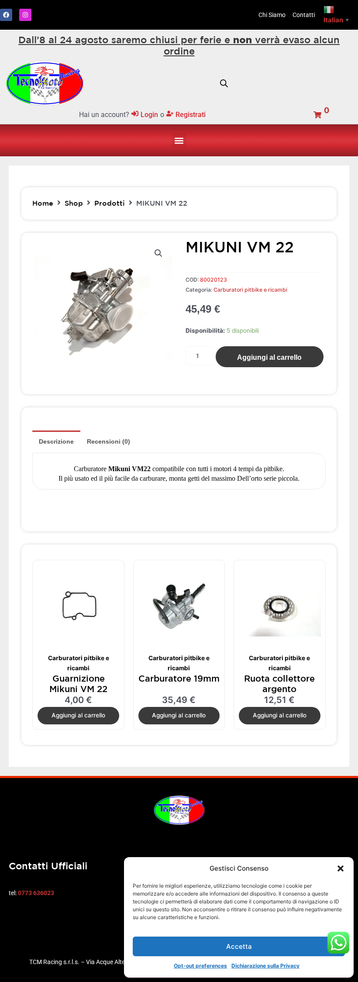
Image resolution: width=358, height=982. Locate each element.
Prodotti (109, 203)
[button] (340, 868)
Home (42, 203)
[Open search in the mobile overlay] (224, 83)
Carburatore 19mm (179, 678)
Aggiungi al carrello (269, 357)
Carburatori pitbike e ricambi (250, 289)
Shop (74, 203)
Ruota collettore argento (279, 683)
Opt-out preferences (200, 965)
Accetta (239, 946)
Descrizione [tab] (56, 441)
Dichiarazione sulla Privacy (265, 965)
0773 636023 (36, 892)
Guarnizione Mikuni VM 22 (78, 683)
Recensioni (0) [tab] (108, 441)
